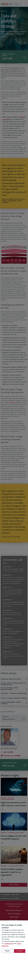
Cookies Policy (9, 943)
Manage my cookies (7, 951)
